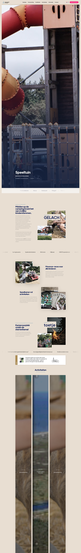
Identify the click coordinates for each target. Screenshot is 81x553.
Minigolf (54, 190)
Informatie (51, 2)
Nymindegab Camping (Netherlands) (21, 178)
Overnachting (31, 2)
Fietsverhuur (64, 190)
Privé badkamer (24, 190)
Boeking (24, 2)
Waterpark (44, 190)
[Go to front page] (6, 2)
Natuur (35, 190)
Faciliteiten (37, 2)
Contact (56, 2)
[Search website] (68, 2)
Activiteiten (44, 2)
